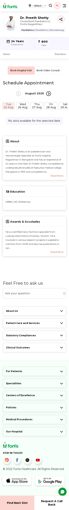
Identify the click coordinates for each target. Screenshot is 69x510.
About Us (12, 311)
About (6, 54)
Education (60, 54)
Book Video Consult (48, 70)
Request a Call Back (51, 502)
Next (48, 93)
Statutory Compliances (21, 335)
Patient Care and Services (23, 323)
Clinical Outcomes (18, 347)
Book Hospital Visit (21, 70)
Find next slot (17, 503)
